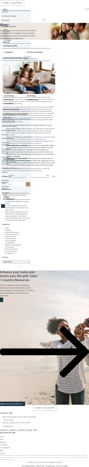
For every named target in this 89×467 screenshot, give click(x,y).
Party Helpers (9, 247)
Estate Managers (10, 236)
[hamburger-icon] (87, 8)
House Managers (10, 241)
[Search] (28, 184)
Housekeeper (8, 52)
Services (6, 42)
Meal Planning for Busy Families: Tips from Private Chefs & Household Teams (17, 195)
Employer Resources (30, 59)
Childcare (8, 230)
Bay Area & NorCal (10, 455)
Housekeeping (10, 243)
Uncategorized (10, 253)
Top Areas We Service (9, 26)
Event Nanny (31, 96)
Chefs (7, 228)
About (5, 9)
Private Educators (11, 251)
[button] (44, 352)
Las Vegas (12, 459)
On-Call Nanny (9, 96)
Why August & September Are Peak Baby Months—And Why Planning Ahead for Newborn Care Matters (16, 214)
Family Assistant (10, 239)
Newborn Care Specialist (13, 245)
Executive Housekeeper (35, 52)
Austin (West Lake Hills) (73, 457)
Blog (5, 195)
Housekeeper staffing (10, 46)
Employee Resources (12, 232)
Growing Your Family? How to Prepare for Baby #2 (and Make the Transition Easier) (17, 202)
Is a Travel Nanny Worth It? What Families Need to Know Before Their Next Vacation (16, 208)
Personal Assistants (11, 249)
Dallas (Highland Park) (81, 457)
